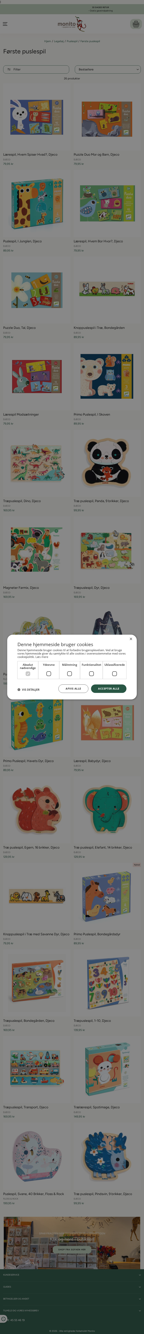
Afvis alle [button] (73, 688)
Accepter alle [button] (108, 688)
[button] (28, 690)
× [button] (130, 639)
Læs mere (41, 657)
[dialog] (72, 667)
